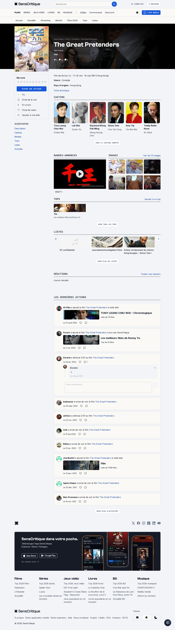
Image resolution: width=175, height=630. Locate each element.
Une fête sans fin (121, 587)
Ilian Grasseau (70, 497)
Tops (57, 198)
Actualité (18, 596)
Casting (59, 97)
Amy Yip (130, 125)
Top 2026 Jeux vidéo (74, 583)
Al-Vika (66, 307)
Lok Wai (76, 125)
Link (65, 430)
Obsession (19, 587)
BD (115, 578)
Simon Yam (113, 125)
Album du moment (146, 596)
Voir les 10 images (152, 155)
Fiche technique (61, 90)
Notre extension (58, 617)
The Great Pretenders (89, 39)
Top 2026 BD (119, 583)
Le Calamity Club (96, 587)
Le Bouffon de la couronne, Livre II (97, 593)
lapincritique (69, 483)
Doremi (66, 357)
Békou (66, 444)
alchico (67, 415)
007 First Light (71, 587)
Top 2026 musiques (147, 583)
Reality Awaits (144, 591)
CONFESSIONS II (146, 587)
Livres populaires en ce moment (99, 600)
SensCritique (59, 39)
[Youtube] (159, 524)
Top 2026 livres (95, 583)
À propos (19, 617)
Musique (143, 578)
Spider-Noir (44, 587)
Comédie (75, 39)
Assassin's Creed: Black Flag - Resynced (75, 593)
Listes (58, 231)
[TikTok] (148, 524)
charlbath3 (68, 458)
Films (68, 39)
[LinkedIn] (153, 524)
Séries (43, 578)
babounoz (68, 401)
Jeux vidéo (71, 578)
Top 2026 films (21, 583)
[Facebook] (138, 524)
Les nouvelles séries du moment (50, 597)
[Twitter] (133, 524)
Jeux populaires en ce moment (74, 600)
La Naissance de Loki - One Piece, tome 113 (124, 593)
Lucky (42, 591)
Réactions (61, 273)
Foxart (66, 332)
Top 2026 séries (47, 583)
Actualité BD (119, 599)
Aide (70, 617)
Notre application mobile (37, 617)
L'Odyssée (19, 591)
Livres (92, 578)
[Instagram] (143, 524)
